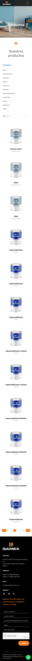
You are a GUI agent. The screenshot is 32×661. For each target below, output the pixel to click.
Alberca (5, 82)
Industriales (6, 97)
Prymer (5, 101)
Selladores (6, 105)
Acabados (6, 78)
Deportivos (6, 86)
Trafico (5, 109)
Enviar (24, 643)
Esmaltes (5, 90)
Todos (4, 70)
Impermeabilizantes (9, 93)
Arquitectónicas (7, 74)
